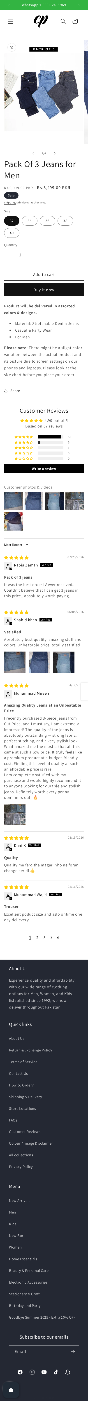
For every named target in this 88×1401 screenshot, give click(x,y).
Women (15, 1247)
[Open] (11, 1390)
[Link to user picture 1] (15, 662)
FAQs (13, 1120)
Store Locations (22, 1108)
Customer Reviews (25, 1131)
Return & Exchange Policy (30, 1050)
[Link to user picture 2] (39, 662)
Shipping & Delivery (25, 1096)
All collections (21, 1154)
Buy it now (44, 289)
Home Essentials (23, 1258)
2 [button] (37, 937)
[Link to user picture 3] (64, 662)
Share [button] (15, 390)
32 (12, 220)
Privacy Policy (21, 1166)
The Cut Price (49, 1398)
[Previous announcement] (9, 5)
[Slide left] (33, 153)
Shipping (10, 202)
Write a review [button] (44, 468)
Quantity (10, 244)
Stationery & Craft (24, 1293)
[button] (11, 21)
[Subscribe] (73, 1351)
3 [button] (45, 937)
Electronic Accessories (28, 1282)
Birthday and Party (25, 1305)
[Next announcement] (79, 5)
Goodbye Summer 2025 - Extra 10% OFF (42, 1317)
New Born (17, 1235)
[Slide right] (55, 153)
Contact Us (18, 1073)
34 (30, 220)
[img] (16, 557)
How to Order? (21, 1085)
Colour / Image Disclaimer (31, 1143)
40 (12, 232)
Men (12, 1212)
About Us (17, 1038)
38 (65, 220)
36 (47, 220)
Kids (12, 1223)
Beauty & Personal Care (29, 1270)
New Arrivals (19, 1200)
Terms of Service (23, 1061)
